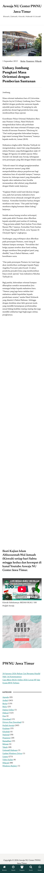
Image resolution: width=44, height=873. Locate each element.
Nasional (5, 735)
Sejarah (5, 792)
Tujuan (5, 795)
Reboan (5, 744)
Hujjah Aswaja (8, 725)
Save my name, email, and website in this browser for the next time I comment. (21, 518)
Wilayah (38, 61)
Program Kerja (8, 798)
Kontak (5, 805)
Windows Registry (9, 766)
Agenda (5, 697)
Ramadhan (6, 741)
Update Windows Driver (12, 754)
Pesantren (30, 61)
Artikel (5, 700)
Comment (11, 438)
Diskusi (5, 713)
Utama (5, 757)
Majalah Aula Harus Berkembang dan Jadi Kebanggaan (22, 400)
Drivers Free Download (11, 722)
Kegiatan (6, 729)
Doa (4, 716)
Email (9, 485)
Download (6, 719)
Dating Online (8, 710)
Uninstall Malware (9, 750)
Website (10, 498)
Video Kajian (7, 760)
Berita (22, 61)
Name (9, 472)
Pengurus (6, 802)
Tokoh (5, 747)
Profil (4, 789)
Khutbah (6, 732)
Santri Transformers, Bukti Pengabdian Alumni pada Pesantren (22, 359)
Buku (4, 707)
